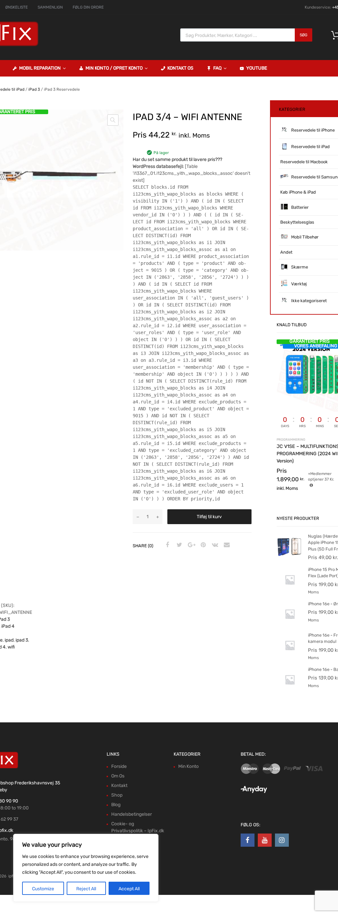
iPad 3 (34, 89)
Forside (119, 766)
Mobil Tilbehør (305, 237)
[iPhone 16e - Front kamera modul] (290, 656)
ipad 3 (22, 640)
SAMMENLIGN (50, 7)
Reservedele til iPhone (313, 130)
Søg (303, 35)
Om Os (117, 776)
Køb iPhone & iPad (298, 192)
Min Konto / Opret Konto (114, 68)
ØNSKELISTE (16, 7)
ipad (9, 640)
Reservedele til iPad (310, 146)
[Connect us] (247, 840)
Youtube (256, 68)
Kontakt (119, 785)
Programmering (291, 439)
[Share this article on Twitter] (178, 545)
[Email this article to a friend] (226, 545)
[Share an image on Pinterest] (202, 545)
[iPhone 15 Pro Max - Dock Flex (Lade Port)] (290, 591)
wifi (11, 647)
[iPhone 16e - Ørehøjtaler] (290, 625)
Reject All (86, 889)
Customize (43, 889)
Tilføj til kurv (209, 517)
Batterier (300, 207)
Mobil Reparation (40, 68)
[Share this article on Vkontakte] (214, 545)
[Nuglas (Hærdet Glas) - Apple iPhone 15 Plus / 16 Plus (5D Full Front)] (290, 557)
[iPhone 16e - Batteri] (290, 691)
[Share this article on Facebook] (166, 545)
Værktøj (299, 283)
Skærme (299, 267)
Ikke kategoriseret (309, 300)
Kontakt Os (180, 68)
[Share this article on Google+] (190, 545)
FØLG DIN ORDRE (88, 7)
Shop (116, 795)
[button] (112, 120)
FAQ (217, 68)
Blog (115, 804)
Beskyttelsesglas (297, 222)
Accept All (129, 889)
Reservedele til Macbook (304, 161)
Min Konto (188, 766)
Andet (286, 252)
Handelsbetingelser (131, 814)
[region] (85, 868)
